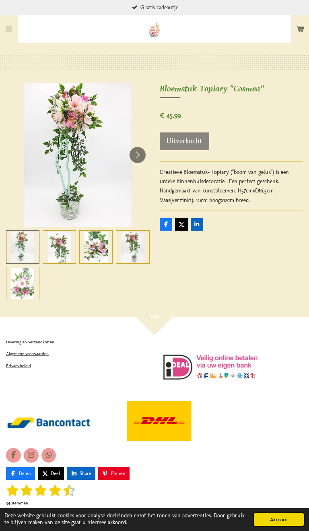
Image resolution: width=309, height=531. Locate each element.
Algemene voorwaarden (27, 353)
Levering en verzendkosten (30, 342)
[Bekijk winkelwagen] (300, 29)
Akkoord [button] (279, 520)
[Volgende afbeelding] (138, 155)
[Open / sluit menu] (9, 29)
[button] (22, 247)
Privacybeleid (18, 365)
